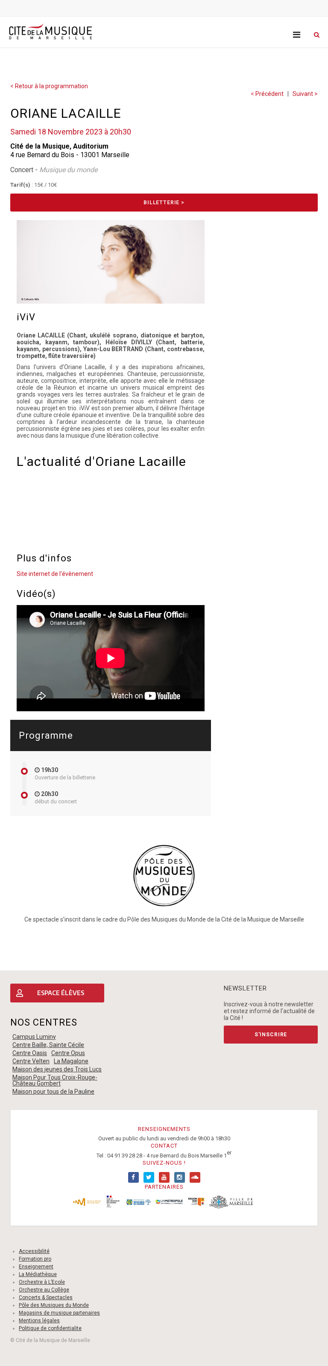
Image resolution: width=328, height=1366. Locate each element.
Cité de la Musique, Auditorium (59, 146)
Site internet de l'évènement (55, 573)
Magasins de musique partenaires (59, 1313)
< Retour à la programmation (49, 86)
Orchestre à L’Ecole (42, 1282)
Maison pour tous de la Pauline (53, 1091)
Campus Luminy (34, 1036)
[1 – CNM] (87, 1201)
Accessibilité (34, 1251)
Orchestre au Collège (44, 1290)
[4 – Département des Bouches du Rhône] (138, 1201)
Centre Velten (31, 1061)
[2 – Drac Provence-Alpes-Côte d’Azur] (113, 1201)
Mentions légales (39, 1321)
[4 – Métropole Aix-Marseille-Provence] (169, 1201)
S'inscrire (271, 1035)
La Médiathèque (38, 1274)
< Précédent (267, 93)
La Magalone (71, 1061)
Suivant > (305, 93)
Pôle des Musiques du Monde (54, 1305)
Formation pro (35, 1259)
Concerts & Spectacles (46, 1297)
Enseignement (36, 1267)
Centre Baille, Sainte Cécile (48, 1044)
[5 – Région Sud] (196, 1201)
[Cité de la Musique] (50, 31)
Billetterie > (164, 203)
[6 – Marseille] (231, 1201)
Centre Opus (68, 1053)
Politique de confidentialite (50, 1328)
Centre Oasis (29, 1053)
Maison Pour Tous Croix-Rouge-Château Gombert (54, 1080)
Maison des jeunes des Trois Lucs (57, 1069)
